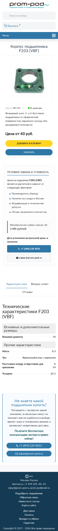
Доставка (29, 510)
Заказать (29, 152)
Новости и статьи (29, 501)
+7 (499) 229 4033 (30, 248)
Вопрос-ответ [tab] (40, 284)
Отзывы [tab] (27, 292)
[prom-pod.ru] (29, 5)
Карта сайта (29, 505)
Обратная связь (29, 497)
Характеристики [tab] (16, 284)
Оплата (29, 514)
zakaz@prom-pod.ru (30, 257)
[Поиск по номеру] (52, 16)
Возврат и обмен (29, 518)
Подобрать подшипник (29, 493)
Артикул (9, 108)
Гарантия (29, 522)
